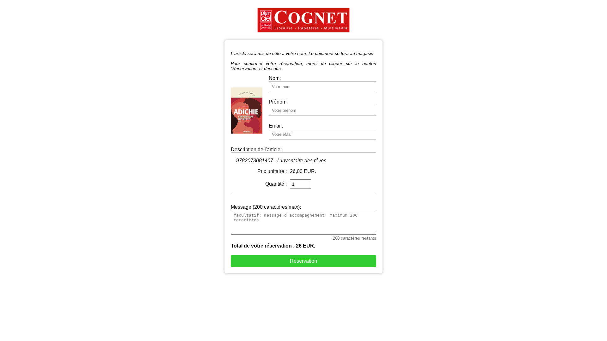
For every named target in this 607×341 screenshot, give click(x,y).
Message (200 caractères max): (266, 207)
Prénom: (278, 102)
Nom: (275, 78)
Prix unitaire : (272, 171)
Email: (276, 126)
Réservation (303, 261)
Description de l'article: (256, 149)
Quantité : (276, 184)
